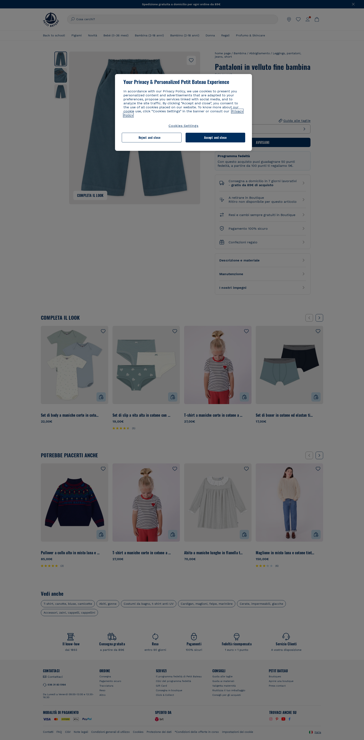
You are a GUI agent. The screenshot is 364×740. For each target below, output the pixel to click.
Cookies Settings (183, 126)
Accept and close (215, 137)
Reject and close (150, 137)
